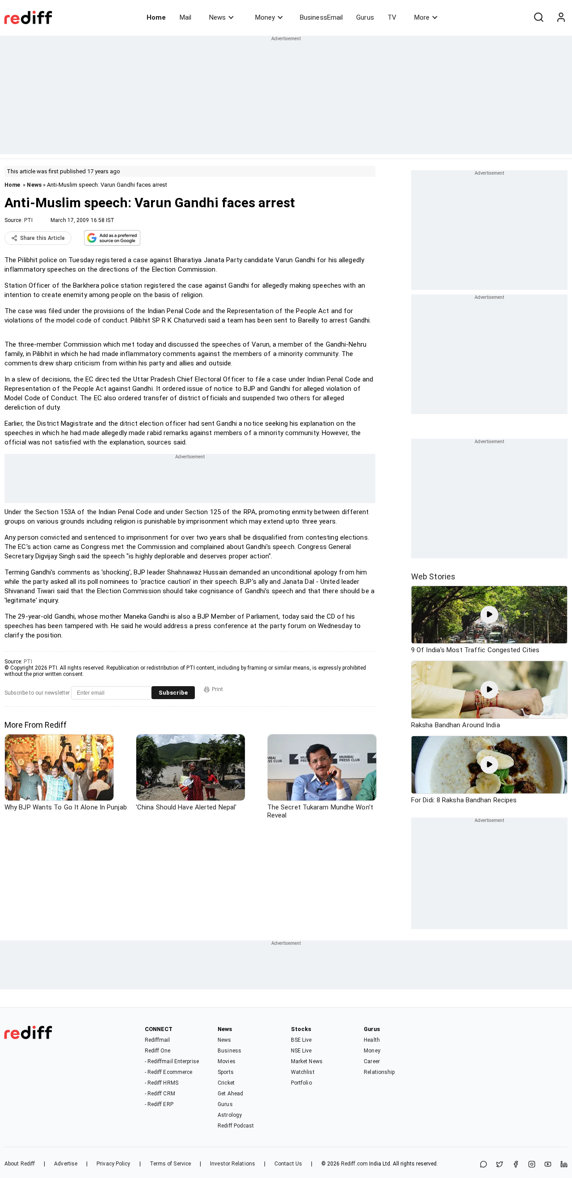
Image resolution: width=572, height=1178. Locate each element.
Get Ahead (230, 1093)
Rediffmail (157, 1040)
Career (372, 1061)
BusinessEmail (321, 17)
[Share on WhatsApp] (483, 1165)
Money (265, 17)
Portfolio (301, 1083)
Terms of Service (170, 1164)
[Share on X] (499, 1165)
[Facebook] (515, 1165)
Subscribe (173, 692)
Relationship (379, 1072)
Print (217, 689)
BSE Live (301, 1040)
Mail (185, 17)
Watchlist (303, 1072)
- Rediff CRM (160, 1093)
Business (229, 1051)
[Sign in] (561, 17)
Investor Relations (232, 1164)
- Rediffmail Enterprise (172, 1061)
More (421, 17)
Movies (227, 1061)
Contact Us (288, 1164)
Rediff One (158, 1051)
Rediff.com (354, 1164)
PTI (28, 220)
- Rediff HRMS (161, 1083)
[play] (489, 615)
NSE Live (301, 1051)
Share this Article (42, 238)
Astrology (230, 1115)
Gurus (365, 17)
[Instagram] (531, 1165)
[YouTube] (547, 1165)
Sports (226, 1072)
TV (391, 17)
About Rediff (19, 1164)
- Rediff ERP (159, 1104)
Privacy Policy (113, 1164)
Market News (307, 1061)
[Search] (538, 17)
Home (156, 17)
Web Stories (433, 576)
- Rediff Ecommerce (169, 1072)
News (217, 17)
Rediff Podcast (236, 1126)
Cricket (226, 1083)
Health (372, 1040)
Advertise (65, 1164)
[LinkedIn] (564, 1165)
